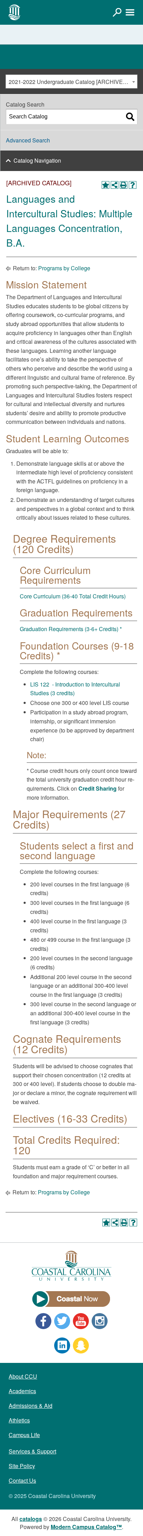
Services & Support (32, 1451)
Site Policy (22, 1466)
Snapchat (81, 1345)
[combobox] (71, 81)
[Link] (117, 12)
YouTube (81, 1321)
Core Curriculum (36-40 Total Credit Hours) (73, 596)
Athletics (19, 1420)
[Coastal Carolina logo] (14, 12)
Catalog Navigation (37, 160)
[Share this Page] (114, 185)
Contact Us (22, 1480)
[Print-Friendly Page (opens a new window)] (123, 185)
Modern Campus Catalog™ (86, 1527)
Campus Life (24, 1435)
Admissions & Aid (30, 1406)
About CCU (23, 1376)
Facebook (43, 1321)
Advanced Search (28, 140)
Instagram (100, 1321)
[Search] (130, 116)
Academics (22, 1391)
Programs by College (64, 268)
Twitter (62, 1321)
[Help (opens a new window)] (132, 185)
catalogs (30, 1519)
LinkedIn (62, 1345)
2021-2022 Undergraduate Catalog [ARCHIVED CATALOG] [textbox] (73, 82)
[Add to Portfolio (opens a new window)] (105, 185)
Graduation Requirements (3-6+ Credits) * (71, 629)
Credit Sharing (97, 788)
